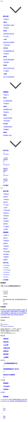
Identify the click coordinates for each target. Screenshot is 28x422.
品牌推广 (23, 311)
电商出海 (10, 309)
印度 (6, 314)
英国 (20, 314)
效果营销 (6, 313)
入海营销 (12, 311)
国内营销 (7, 311)
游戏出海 (14, 309)
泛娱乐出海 (24, 309)
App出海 (3, 311)
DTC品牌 (11, 313)
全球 (22, 314)
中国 (23, 313)
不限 (6, 309)
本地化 (15, 313)
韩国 (4, 314)
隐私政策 (12, 401)
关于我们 (3, 392)
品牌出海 (19, 309)
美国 (25, 313)
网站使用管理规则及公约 (21, 401)
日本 (2, 314)
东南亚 (12, 314)
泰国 (9, 314)
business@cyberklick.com (8, 326)
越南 (17, 314)
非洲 (15, 314)
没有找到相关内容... (5, 317)
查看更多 (5, 303)
